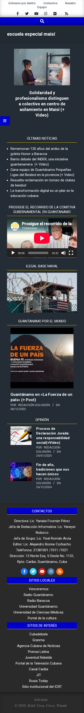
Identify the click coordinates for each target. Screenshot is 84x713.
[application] (42, 238)
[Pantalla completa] (71, 253)
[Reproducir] (13, 253)
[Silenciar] (63, 253)
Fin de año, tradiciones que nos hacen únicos (52, 469)
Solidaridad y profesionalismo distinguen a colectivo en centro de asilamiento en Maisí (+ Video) (42, 103)
